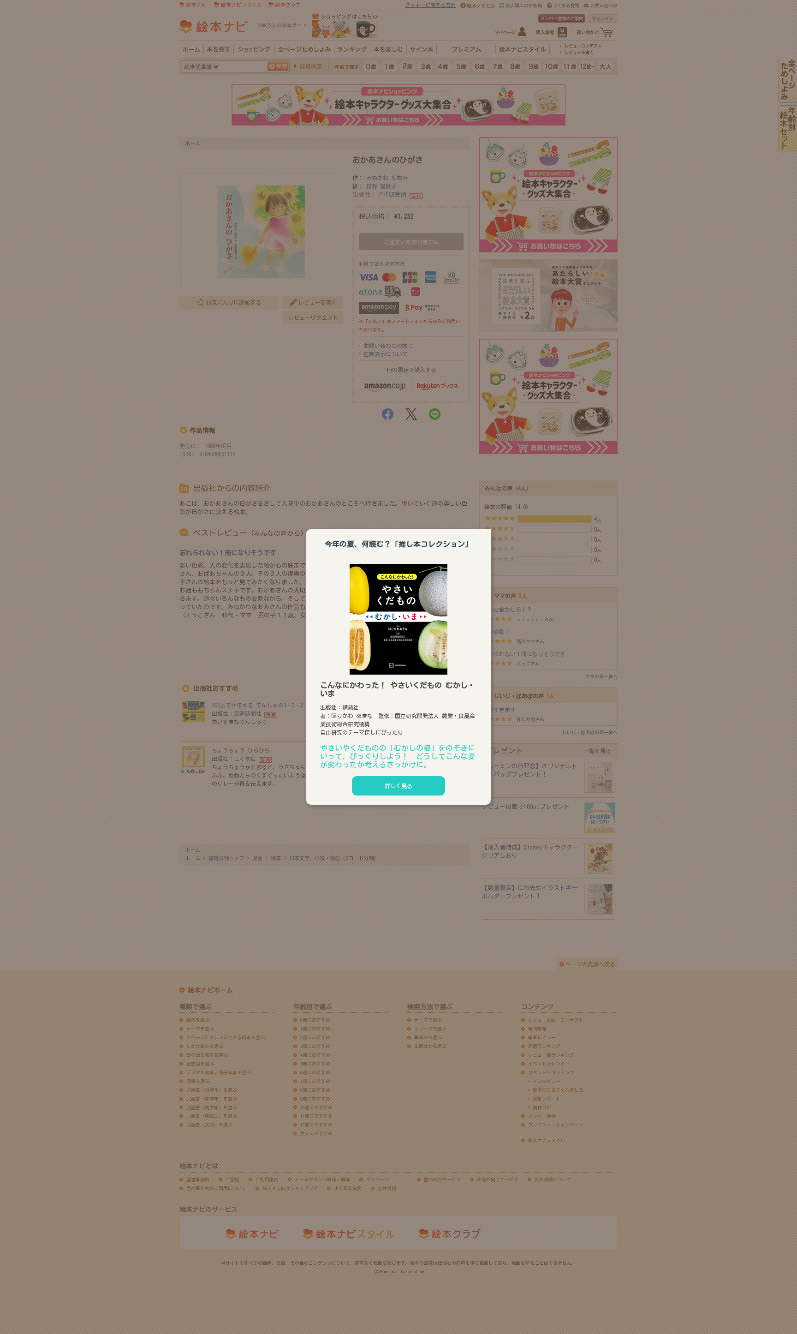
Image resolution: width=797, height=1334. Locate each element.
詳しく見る (398, 786)
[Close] (491, 528)
